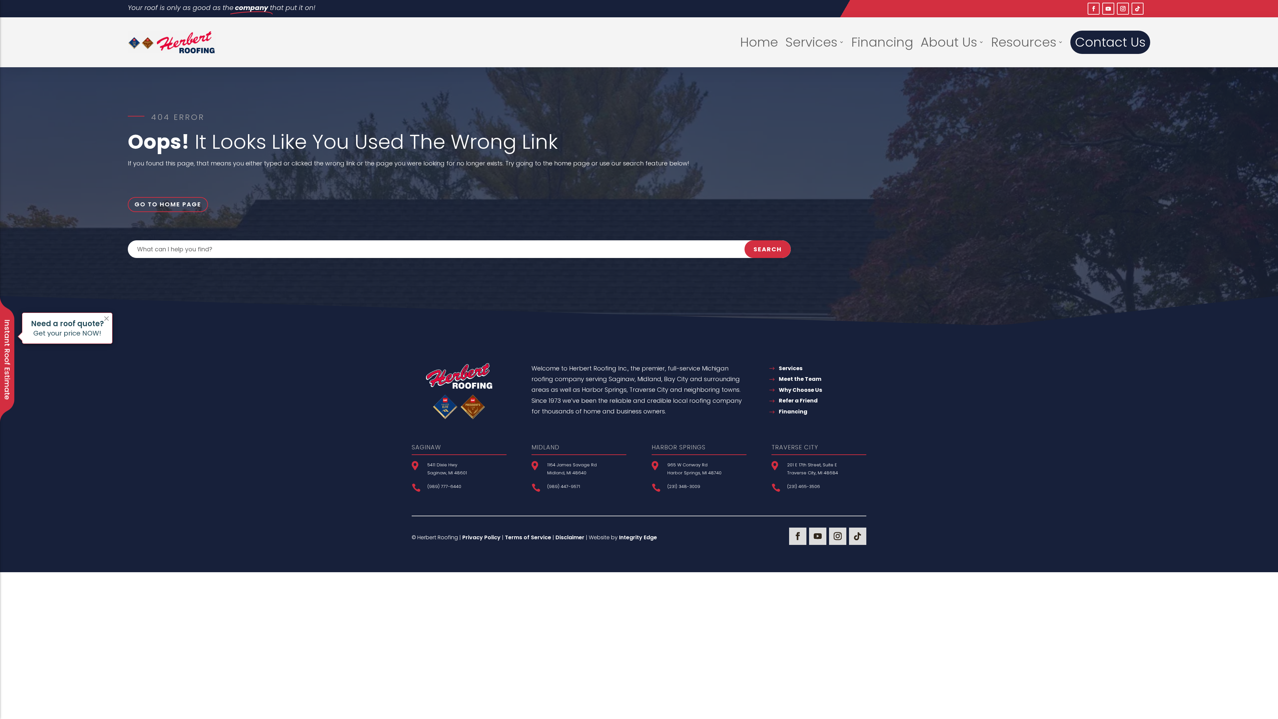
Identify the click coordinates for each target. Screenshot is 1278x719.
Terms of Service (528, 537)
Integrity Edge (638, 537)
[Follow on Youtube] (1108, 9)
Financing (882, 42)
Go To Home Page (167, 204)
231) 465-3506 (804, 486)
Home (759, 42)
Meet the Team (800, 379)
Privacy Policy (481, 537)
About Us (949, 42)
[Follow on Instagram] (1123, 9)
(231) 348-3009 (683, 486)
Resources (1023, 42)
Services (811, 42)
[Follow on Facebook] (1094, 9)
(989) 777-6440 (444, 486)
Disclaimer (569, 537)
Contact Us (1110, 42)
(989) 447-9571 (563, 486)
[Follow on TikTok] (1138, 9)
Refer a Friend (798, 400)
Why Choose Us (800, 390)
